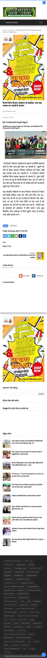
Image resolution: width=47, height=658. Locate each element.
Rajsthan (31, 634)
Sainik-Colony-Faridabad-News (14, 641)
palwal (16, 623)
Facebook (39, 276)
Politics (28, 627)
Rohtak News (8, 638)
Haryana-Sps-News (10, 601)
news (32, 619)
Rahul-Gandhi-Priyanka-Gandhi (14, 634)
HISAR (22, 601)
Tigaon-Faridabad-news (12, 649)
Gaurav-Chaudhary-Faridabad (14, 586)
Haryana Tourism (10, 597)
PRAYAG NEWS (9, 630)
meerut (12, 619)
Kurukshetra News (10, 612)
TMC (24, 649)
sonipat (36, 641)
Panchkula (7, 627)
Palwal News (25, 623)
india (28, 601)
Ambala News (8, 565)
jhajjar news (24, 605)
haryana (21, 590)
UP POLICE (7, 652)
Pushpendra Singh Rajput (17, 122)
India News (11, 30)
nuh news (7, 623)
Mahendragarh (9, 616)
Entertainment (19, 572)
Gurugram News (32, 586)
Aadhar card (28, 561)
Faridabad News (31, 575)
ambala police (21, 565)
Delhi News (8, 572)
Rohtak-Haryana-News (23, 638)
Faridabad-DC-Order (23, 579)
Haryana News (9, 594)
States (6, 645)
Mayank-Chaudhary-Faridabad (27, 616)
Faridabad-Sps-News (27, 583)
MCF (5, 619)
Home (5, 30)
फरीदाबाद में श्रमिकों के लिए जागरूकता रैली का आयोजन (26, 496)
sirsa (29, 641)
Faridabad (7, 575)
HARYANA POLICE (22, 594)
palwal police (37, 623)
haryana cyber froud (33, 590)
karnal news (8, 608)
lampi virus (23, 612)
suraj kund (15, 645)
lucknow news (34, 612)
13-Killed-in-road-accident (12, 561)
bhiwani (31, 565)
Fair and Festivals (33, 572)
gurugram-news (9, 590)
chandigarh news (20, 568)
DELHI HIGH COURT (35, 568)
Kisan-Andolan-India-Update (25, 608)
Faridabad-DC (8, 579)
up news (32, 649)
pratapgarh (38, 627)
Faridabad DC (18, 575)
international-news (10, 605)
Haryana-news (24, 597)
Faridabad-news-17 (10, 583)
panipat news (18, 627)
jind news (34, 605)
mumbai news (22, 619)
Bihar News (8, 568)
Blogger (26, 276)
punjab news (21, 630)
